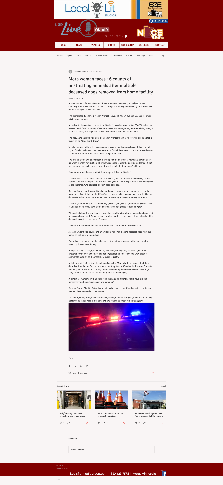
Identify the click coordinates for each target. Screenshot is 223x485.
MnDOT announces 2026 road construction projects (111, 414)
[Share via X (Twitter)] (75, 366)
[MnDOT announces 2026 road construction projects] (111, 400)
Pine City (88, 56)
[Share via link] (87, 366)
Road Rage (141, 56)
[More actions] (153, 71)
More (151, 56)
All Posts (60, 56)
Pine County (117, 56)
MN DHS (129, 56)
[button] (144, 45)
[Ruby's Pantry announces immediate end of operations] (74, 400)
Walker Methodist (102, 56)
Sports (69, 56)
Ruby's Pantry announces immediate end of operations (72, 414)
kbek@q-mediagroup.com (88, 473)
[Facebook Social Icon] (164, 473)
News (78, 56)
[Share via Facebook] (70, 366)
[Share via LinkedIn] (81, 366)
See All (163, 386)
